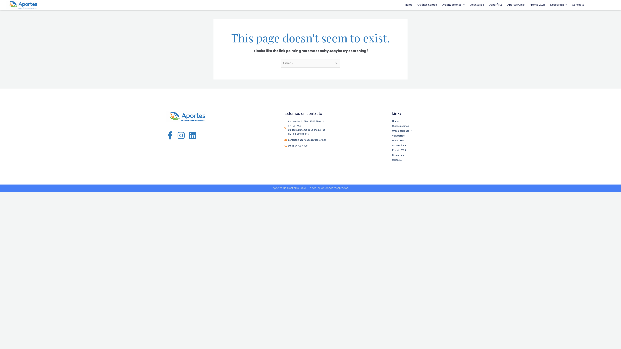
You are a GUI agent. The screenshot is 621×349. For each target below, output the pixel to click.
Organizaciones (451, 5)
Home (409, 5)
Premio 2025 (537, 5)
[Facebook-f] (170, 135)
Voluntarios (476, 5)
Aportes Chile (516, 5)
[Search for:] (310, 63)
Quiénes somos (427, 5)
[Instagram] (181, 135)
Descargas (557, 5)
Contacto (578, 5)
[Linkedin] (192, 135)
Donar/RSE (495, 5)
